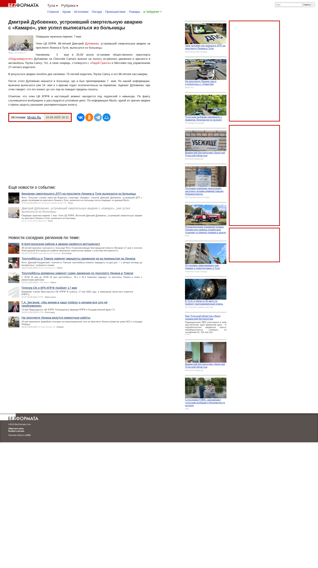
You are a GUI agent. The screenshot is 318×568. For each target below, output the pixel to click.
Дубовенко (92, 43)
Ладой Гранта (100, 63)
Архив (66, 11)
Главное (53, 11)
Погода (97, 11)
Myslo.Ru (34, 117)
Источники (81, 11)
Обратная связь (16, 428)
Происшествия (115, 11)
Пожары (134, 11)
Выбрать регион (16, 431)
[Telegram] (98, 117)
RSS (28, 435)
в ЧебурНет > (152, 11)
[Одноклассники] (89, 117)
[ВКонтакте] (81, 117)
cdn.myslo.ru (20, 53)
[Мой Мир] (106, 117)
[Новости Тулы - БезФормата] (20, 4)
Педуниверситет (20, 58)
